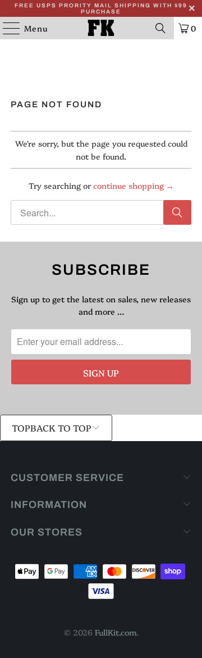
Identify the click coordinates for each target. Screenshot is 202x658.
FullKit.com (115, 632)
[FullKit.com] (101, 28)
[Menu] (6, 28)
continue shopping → (133, 185)
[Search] (160, 28)
